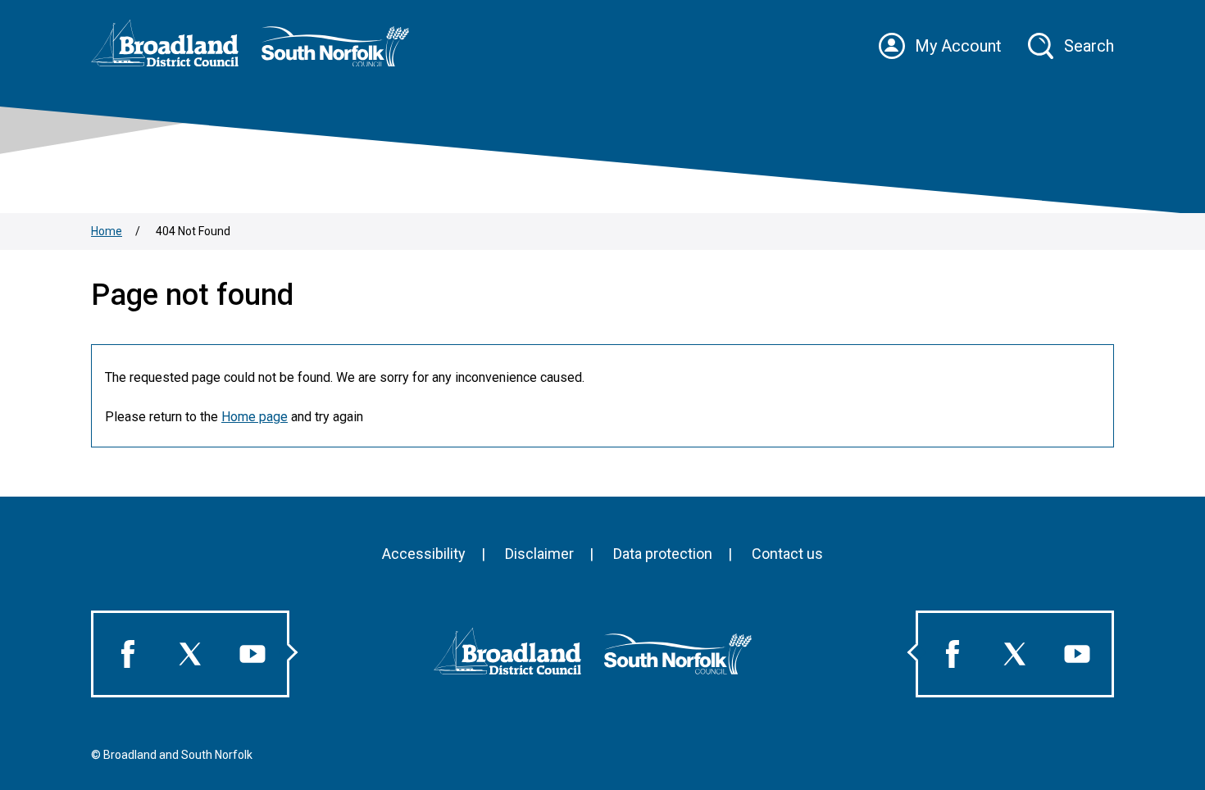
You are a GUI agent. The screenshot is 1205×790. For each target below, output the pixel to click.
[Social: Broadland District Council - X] (190, 654)
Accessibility (424, 553)
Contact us (787, 553)
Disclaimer (539, 553)
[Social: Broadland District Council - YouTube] (252, 654)
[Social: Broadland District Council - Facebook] (128, 654)
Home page (254, 417)
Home (106, 231)
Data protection (662, 553)
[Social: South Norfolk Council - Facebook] (952, 654)
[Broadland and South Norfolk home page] (260, 62)
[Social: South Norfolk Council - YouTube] (1077, 654)
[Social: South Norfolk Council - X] (1015, 654)
